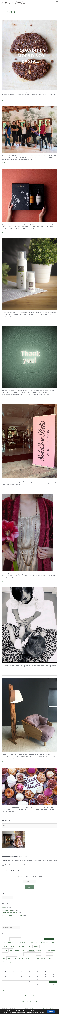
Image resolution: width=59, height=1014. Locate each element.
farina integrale (13, 946)
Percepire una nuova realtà (7, 917)
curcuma (52, 942)
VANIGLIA (4, 962)
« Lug (3, 990)
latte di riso (29, 946)
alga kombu (35, 939)
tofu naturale (43, 958)
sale (4, 958)
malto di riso (49, 946)
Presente (3, 907)
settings (42, 1012)
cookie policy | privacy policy (48, 1008)
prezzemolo (50, 954)
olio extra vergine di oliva (30, 954)
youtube (35, 1002)
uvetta (50, 958)
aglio (29, 939)
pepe (38, 954)
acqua (23, 939)
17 (5, 981)
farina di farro (5, 946)
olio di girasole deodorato (50, 950)
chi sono (27, 996)
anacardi (41, 939)
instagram (23, 1002)
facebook (30, 1002)
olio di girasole (39, 950)
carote (31, 942)
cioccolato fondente (44, 942)
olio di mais (5, 954)
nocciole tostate (31, 950)
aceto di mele (5, 939)
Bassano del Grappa (49, 939)
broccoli (4, 942)
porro (43, 954)
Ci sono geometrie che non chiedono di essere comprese (13, 915)
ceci (36, 942)
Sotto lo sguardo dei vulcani (7, 910)
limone (42, 946)
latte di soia (36, 946)
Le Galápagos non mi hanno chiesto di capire (10, 912)
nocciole (23, 950)
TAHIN (33, 958)
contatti (32, 996)
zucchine (25, 962)
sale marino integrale (24, 958)
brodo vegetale (11, 942)
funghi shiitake (21, 946)
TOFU (38, 958)
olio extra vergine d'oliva (16, 954)
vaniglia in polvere (12, 962)
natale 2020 (17, 950)
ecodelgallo (32, 1008)
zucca (20, 962)
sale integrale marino (12, 958)
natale (11, 950)
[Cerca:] (29, 825)
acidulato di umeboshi (15, 939)
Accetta (51, 1011)
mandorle (5, 950)
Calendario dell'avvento (22, 942)
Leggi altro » (4, 100)
